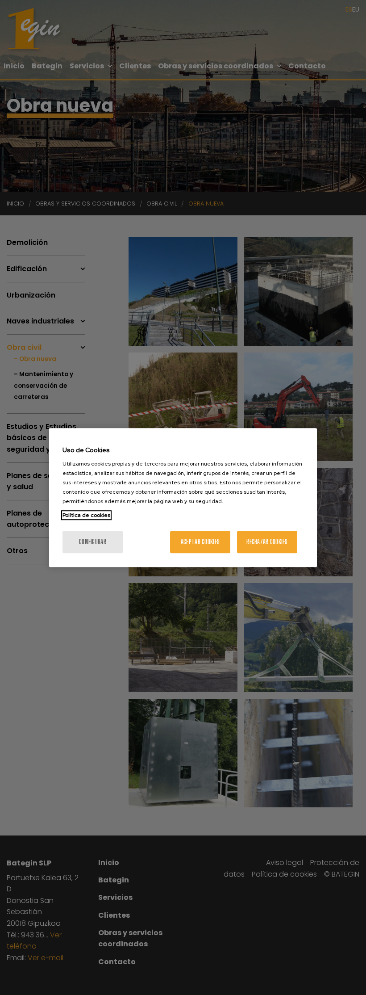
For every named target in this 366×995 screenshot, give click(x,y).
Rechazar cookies (266, 542)
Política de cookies (86, 515)
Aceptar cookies (200, 542)
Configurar (92, 542)
